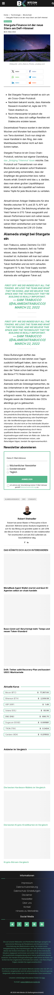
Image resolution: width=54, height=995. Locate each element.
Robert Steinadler (27, 518)
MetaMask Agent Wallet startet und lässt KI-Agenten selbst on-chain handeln (26, 589)
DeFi (23, 499)
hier (43, 978)
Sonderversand (17, 468)
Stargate (32, 499)
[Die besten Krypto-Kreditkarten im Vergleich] (27, 806)
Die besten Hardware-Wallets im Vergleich (24, 787)
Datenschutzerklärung (28, 487)
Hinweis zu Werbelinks (27, 911)
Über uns (27, 903)
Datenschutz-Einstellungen (27, 891)
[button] (18, 71)
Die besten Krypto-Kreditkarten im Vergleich (26, 825)
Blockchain (7, 21)
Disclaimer (27, 895)
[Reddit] (42, 924)
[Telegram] (12, 924)
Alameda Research (12, 499)
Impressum (27, 883)
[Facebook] (19, 924)
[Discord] (34, 924)
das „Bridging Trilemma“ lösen (19, 160)
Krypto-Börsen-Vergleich (16, 862)
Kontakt (27, 907)
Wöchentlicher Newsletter (22, 465)
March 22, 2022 (27, 307)
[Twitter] (26, 924)
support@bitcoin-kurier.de (30, 982)
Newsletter (27, 899)
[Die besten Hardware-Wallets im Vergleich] (27, 768)
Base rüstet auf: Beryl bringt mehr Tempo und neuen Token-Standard (27, 630)
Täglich (13, 472)
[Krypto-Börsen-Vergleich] (27, 843)
